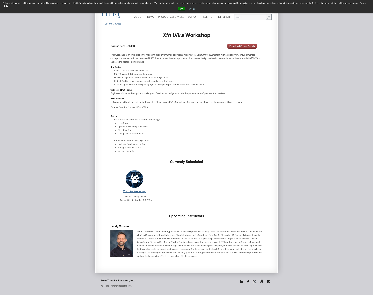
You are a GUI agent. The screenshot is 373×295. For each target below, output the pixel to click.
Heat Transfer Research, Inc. (118, 280)
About (138, 16)
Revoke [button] (191, 8)
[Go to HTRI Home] (110, 13)
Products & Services (171, 16)
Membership (224, 16)
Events (207, 16)
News (150, 16)
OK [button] (181, 8)
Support (193, 16)
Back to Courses (113, 23)
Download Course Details (242, 46)
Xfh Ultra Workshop (134, 191)
